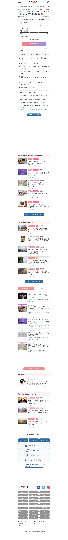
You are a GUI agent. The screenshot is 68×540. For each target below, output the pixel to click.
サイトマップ (37, 523)
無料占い (45, 6)
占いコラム (33, 517)
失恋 (45, 514)
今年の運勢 (33, 498)
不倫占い (50, 6)
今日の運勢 (23, 440)
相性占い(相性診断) (25, 6)
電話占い (21, 525)
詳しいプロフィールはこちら (42, 386)
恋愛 (25, 109)
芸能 (45, 517)
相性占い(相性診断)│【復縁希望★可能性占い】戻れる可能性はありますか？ (38, 229)
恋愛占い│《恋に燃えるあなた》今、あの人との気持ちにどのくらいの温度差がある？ (38, 334)
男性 (27, 28)
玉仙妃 (45, 325)
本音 (35, 299)
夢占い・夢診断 (33, 504)
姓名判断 (44, 501)
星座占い (41, 419)
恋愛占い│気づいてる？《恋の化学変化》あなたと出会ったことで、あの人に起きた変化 (38, 173)
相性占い (44, 492)
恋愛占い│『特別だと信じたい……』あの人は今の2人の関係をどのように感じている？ (38, 184)
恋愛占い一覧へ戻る (34, 115)
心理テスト (44, 504)
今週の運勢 (44, 440)
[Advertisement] (34, 125)
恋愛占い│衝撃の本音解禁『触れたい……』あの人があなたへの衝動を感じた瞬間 (38, 295)
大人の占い (23, 504)
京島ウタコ (23, 16)
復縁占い (23, 501)
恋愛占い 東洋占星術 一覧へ (34, 281)
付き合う (30, 109)
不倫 (23, 517)
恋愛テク (34, 514)
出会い (35, 325)
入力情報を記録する (34, 39)
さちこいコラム (23, 511)
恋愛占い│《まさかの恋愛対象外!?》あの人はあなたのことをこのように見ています (38, 206)
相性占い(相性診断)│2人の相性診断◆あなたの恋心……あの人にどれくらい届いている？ (38, 401)
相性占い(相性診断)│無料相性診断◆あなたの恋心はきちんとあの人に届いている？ (38, 272)
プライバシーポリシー (33, 49)
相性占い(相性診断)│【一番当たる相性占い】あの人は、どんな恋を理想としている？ (38, 240)
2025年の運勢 (39, 6)
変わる (39, 325)
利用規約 (21, 523)
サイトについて (22, 521)
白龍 (43, 312)
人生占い (23, 498)
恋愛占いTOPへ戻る (34, 368)
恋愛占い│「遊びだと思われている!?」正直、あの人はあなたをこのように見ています (38, 195)
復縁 (37, 225)
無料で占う (34, 43)
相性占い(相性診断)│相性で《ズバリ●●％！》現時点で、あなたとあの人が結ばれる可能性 (38, 251)
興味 (38, 312)
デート (23, 514)
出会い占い (33, 495)
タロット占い (33, 501)
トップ (18, 6)
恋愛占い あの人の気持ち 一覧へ (34, 214)
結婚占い (44, 495)
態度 (28, 109)
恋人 (35, 312)
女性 (22, 28)
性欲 (40, 299)
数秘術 (41, 397)
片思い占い (23, 495)
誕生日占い (42, 169)
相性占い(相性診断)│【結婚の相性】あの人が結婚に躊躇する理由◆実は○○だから (38, 262)
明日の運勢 (33, 440)
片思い (37, 247)
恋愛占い (33, 6)
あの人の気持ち (40, 109)
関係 (43, 350)
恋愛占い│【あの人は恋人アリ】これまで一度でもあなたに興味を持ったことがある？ (38, 163)
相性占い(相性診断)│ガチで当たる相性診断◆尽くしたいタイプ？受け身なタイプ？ (38, 423)
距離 (43, 337)
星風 (43, 299)
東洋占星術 (46, 109)
